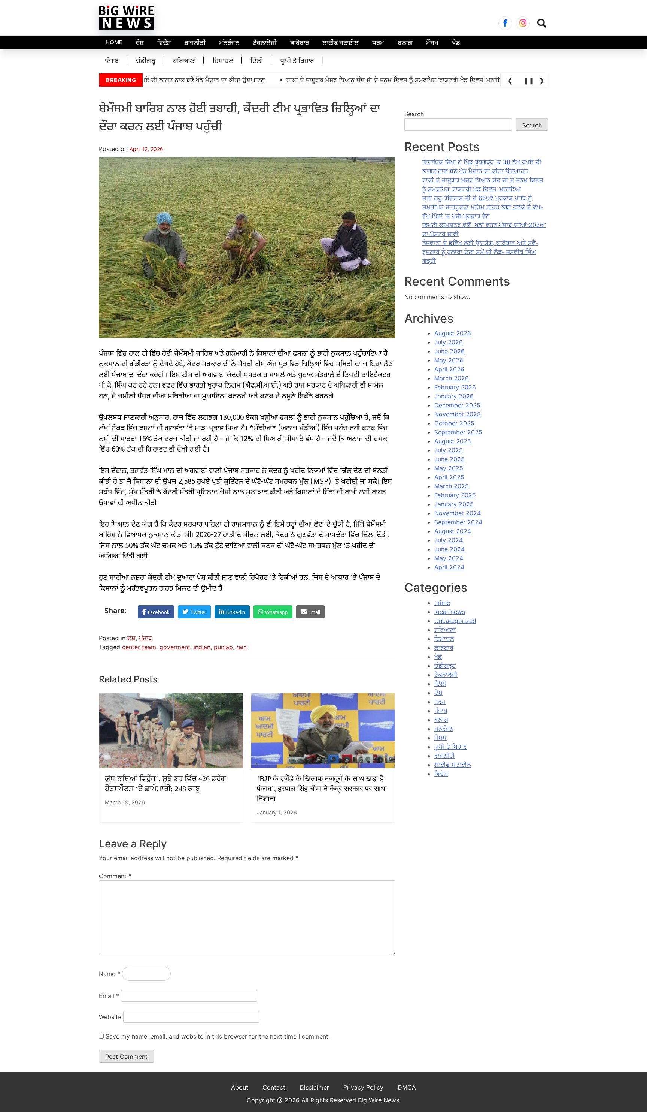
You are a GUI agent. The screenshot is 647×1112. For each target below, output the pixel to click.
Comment (115, 876)
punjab (223, 647)
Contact (273, 1087)
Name (109, 973)
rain (241, 647)
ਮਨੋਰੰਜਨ (229, 43)
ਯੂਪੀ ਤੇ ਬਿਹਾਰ (297, 61)
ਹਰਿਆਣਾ (184, 61)
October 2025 (454, 423)
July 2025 (448, 450)
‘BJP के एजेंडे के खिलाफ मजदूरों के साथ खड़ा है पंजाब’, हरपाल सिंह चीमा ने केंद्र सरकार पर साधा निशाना (322, 788)
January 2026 (454, 396)
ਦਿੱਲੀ (256, 61)
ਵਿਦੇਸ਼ (164, 43)
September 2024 (458, 522)
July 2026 (448, 342)
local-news (449, 611)
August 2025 (452, 441)
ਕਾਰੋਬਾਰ (299, 43)
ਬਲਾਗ (405, 43)
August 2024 (452, 531)
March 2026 (451, 378)
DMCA (407, 1087)
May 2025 (448, 468)
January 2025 (454, 504)
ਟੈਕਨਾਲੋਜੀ (265, 43)
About (239, 1087)
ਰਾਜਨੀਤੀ (195, 43)
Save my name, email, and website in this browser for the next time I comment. (218, 1036)
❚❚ (527, 80)
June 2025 (449, 459)
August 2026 (452, 333)
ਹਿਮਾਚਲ (223, 61)
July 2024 (448, 540)
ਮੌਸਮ (432, 43)
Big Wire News (378, 1100)
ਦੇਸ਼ (140, 43)
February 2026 (455, 387)
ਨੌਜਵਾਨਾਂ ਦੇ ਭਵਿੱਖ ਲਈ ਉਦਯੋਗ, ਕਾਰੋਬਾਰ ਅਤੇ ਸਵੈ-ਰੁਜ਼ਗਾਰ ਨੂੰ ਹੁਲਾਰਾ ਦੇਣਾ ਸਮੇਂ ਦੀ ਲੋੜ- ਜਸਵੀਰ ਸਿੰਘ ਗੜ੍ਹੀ (480, 252)
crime (442, 602)
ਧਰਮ (378, 43)
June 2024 (449, 549)
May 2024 (448, 558)
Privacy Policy (363, 1087)
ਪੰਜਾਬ (112, 61)
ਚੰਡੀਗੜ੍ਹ (146, 61)
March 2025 (451, 486)
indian (202, 647)
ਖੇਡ (456, 43)
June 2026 (449, 351)
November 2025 (457, 414)
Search (414, 114)
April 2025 (449, 477)
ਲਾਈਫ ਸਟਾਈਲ (340, 43)
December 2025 (457, 405)
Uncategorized (455, 620)
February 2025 (455, 495)
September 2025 (458, 432)
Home (114, 42)
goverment (175, 647)
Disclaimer (314, 1087)
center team (139, 647)
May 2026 (448, 360)
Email (109, 996)
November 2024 (457, 513)
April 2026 (449, 369)
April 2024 (449, 567)
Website (110, 1017)
